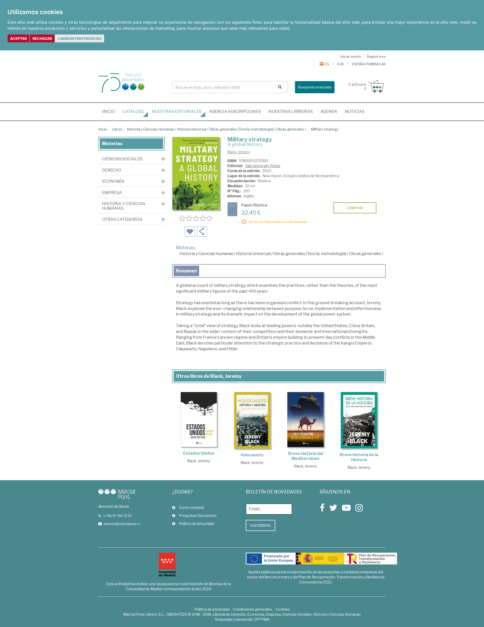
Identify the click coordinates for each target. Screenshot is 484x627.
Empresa (112, 193)
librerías (290, 111)
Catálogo (133, 111)
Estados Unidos (198, 453)
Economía (113, 181)
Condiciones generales (252, 609)
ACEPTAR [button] (18, 38)
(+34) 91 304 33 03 (118, 515)
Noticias (355, 111)
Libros (117, 129)
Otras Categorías (122, 219)
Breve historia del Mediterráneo (305, 456)
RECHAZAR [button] (42, 38)
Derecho (111, 170)
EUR (340, 64)
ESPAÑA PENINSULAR (369, 64)
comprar (355, 208)
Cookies (283, 609)
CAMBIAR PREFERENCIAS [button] (79, 38)
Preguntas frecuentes (198, 515)
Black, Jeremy (238, 152)
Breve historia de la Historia (359, 457)
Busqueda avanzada (314, 87)
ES (327, 64)
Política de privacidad (196, 523)
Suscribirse (260, 525)
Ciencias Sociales (122, 159)
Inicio (110, 111)
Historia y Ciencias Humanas (150, 129)
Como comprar (191, 507)
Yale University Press (262, 166)
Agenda (328, 111)
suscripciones (235, 111)
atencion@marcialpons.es (122, 523)
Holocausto (252, 455)
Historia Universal (191, 129)
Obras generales (290, 129)
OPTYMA (261, 619)
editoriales (176, 111)
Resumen (186, 270)
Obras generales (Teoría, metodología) (241, 129)
